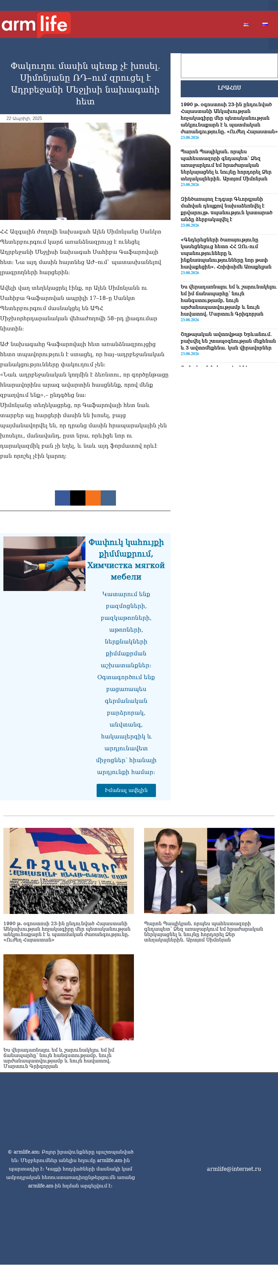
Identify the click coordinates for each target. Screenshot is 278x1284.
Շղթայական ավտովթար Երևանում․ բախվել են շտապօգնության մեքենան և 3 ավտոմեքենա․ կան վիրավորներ (228, 340)
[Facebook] (223, 5)
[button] (273, 5)
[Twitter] (234, 5)
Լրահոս (229, 88)
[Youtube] (244, 5)
